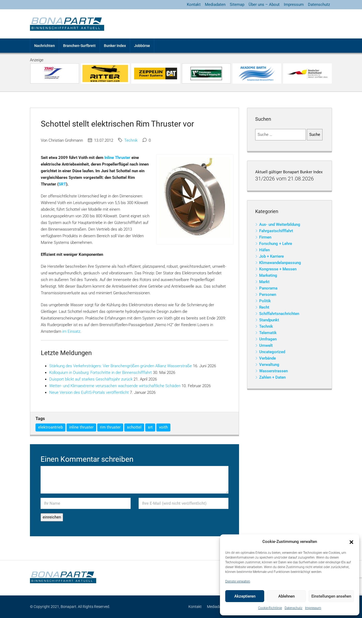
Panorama (268, 288)
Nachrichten (44, 46)
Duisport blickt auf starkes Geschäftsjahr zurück (91, 379)
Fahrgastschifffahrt (276, 230)
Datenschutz (293, 608)
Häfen (264, 250)
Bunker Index (115, 46)
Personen (267, 294)
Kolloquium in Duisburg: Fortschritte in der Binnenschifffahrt (100, 372)
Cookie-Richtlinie (270, 608)
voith (163, 427)
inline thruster (81, 427)
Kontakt (194, 4)
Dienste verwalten (237, 581)
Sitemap (237, 4)
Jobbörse (142, 46)
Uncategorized (272, 351)
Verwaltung (269, 364)
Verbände (267, 358)
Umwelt (266, 345)
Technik (131, 140)
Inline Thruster (117, 157)
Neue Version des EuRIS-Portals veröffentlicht (89, 392)
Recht (264, 307)
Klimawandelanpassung (280, 262)
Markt (264, 281)
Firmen (265, 237)
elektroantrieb (50, 427)
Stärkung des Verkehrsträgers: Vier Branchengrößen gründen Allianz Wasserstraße (120, 366)
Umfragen (268, 339)
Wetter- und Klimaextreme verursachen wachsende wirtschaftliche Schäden (114, 385)
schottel (134, 427)
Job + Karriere (271, 256)
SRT (62, 184)
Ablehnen (286, 596)
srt (150, 427)
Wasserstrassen (273, 371)
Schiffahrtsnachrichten (279, 313)
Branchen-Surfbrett (79, 46)
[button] (351, 541)
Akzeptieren (244, 596)
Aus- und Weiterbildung (279, 224)
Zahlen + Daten (272, 377)
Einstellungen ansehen (331, 596)
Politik (265, 301)
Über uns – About (264, 4)
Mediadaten (215, 4)
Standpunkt (269, 320)
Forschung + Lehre (275, 243)
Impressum (313, 608)
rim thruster (110, 427)
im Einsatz (71, 331)
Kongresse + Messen (278, 269)
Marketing (268, 275)
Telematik (268, 332)
